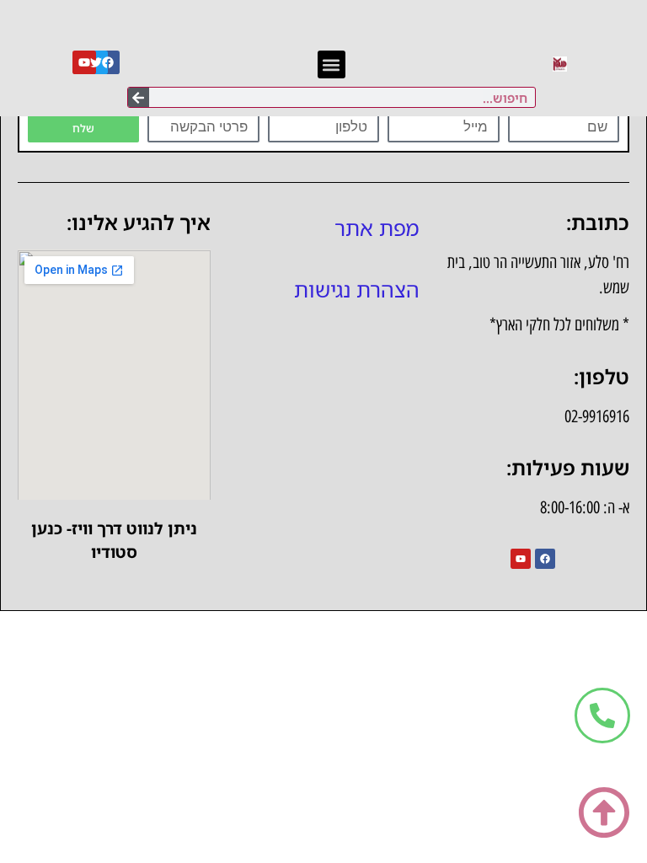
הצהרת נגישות (357, 289)
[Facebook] (108, 62)
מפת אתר (377, 227)
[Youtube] (521, 559)
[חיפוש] (138, 97)
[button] (331, 64)
